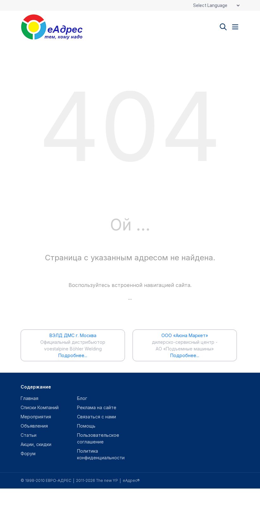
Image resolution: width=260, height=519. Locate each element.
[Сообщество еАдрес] (60, 27)
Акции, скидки (36, 444)
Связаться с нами (96, 416)
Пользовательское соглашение (98, 438)
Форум (28, 453)
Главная (29, 398)
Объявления (34, 426)
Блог (82, 398)
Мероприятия (36, 416)
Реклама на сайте (96, 407)
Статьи (28, 435)
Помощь (86, 426)
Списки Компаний (40, 407)
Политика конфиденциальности (101, 454)
